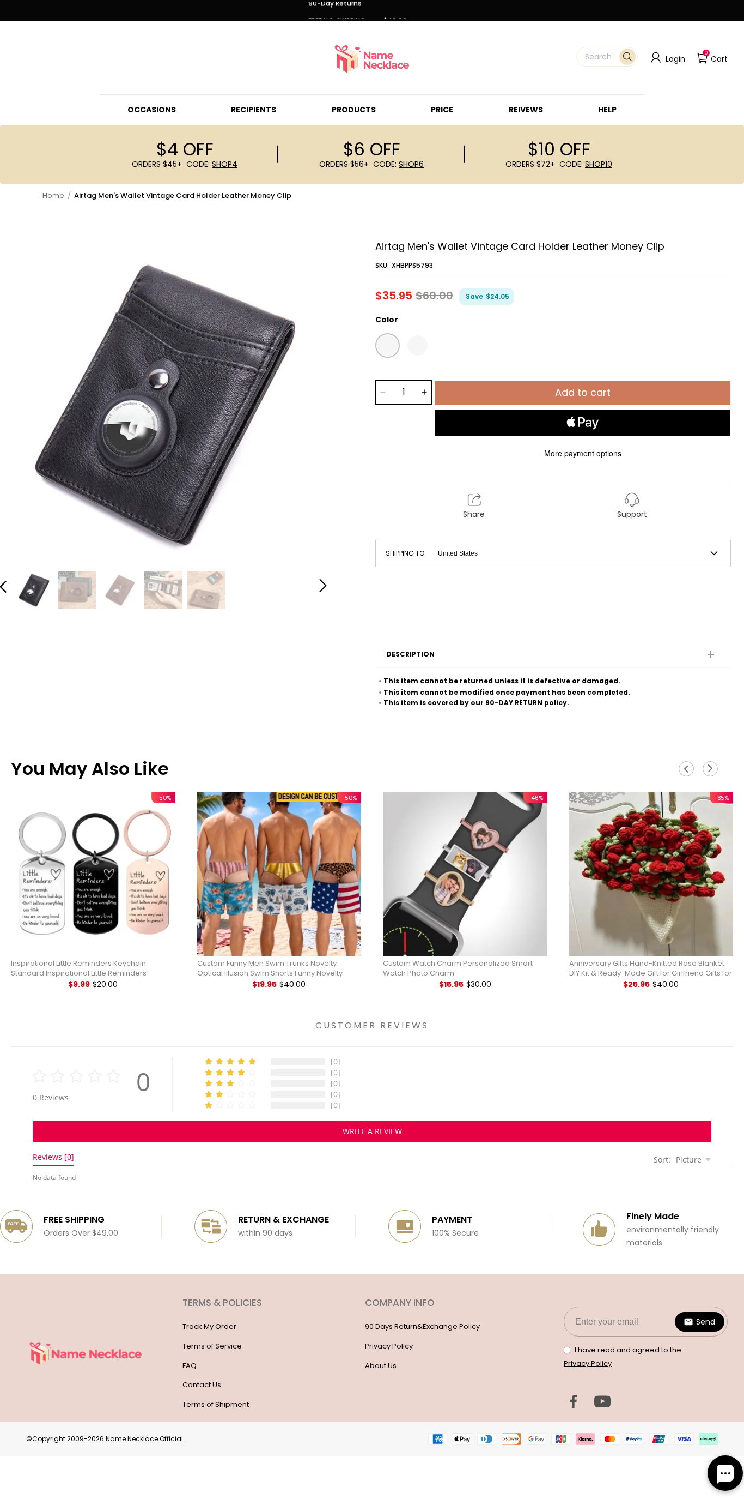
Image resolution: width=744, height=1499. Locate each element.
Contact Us (201, 1385)
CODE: (211, 164)
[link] (151, 109)
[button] (607, 57)
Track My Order (209, 1326)
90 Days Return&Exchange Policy (422, 1326)
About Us (381, 1365)
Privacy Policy (389, 1346)
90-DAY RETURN (513, 702)
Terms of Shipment (215, 1404)
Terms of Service (212, 1346)
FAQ (189, 1365)
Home (53, 195)
